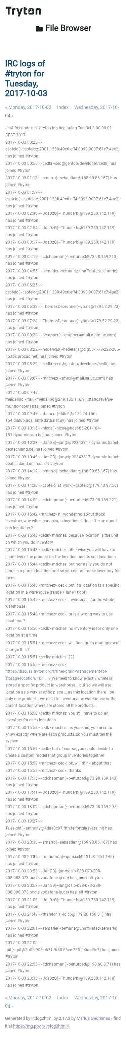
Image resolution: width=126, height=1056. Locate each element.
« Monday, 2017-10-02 (28, 107)
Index (63, 107)
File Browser (63, 28)
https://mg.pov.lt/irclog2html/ (40, 1026)
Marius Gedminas (93, 1018)
